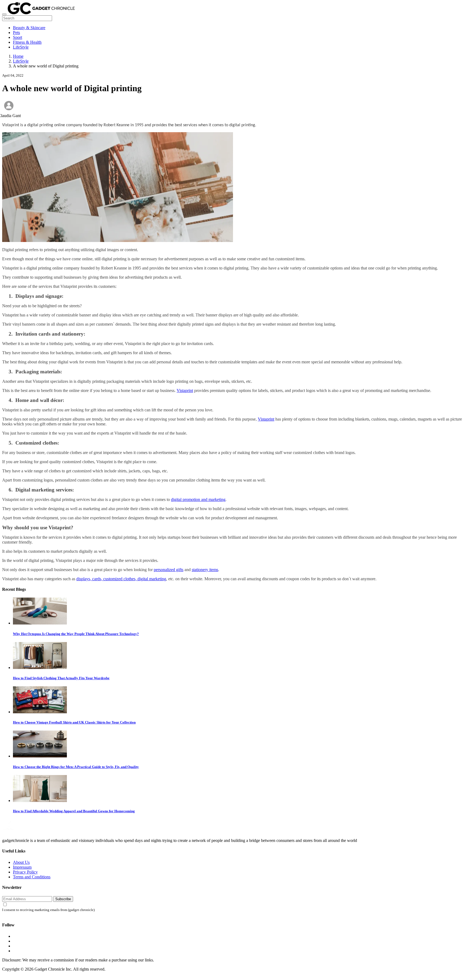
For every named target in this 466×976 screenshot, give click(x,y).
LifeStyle (21, 47)
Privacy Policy (25, 872)
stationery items (205, 569)
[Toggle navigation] (4, 14)
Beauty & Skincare (29, 27)
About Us (21, 862)
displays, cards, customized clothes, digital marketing (121, 578)
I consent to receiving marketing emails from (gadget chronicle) (48, 910)
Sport (17, 37)
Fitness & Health (27, 42)
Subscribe (63, 899)
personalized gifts (168, 569)
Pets (16, 32)
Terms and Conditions (31, 877)
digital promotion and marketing (198, 499)
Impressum (22, 867)
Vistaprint (185, 390)
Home (18, 56)
